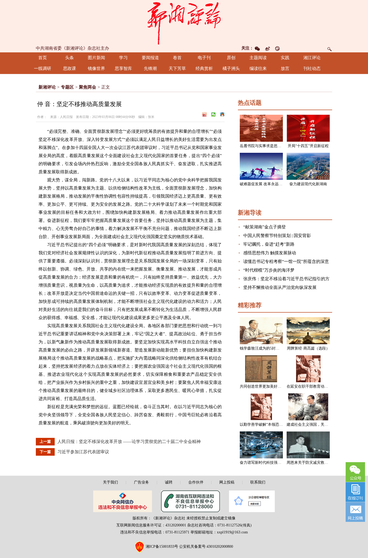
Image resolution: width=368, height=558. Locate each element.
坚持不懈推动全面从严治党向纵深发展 (280, 287)
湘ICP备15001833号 (162, 547)
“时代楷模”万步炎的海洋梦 (268, 270)
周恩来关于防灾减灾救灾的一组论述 (317, 463)
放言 (285, 68)
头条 (69, 57)
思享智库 (123, 68)
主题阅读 (258, 57)
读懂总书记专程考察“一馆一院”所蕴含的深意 (286, 261)
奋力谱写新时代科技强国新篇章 (266, 463)
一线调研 (42, 68)
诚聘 (168, 482)
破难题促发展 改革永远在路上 (265, 184)
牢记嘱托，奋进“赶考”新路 (268, 244)
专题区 (67, 87)
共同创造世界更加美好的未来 (264, 386)
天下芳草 (177, 68)
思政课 (69, 68)
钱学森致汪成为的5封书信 (261, 348)
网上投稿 (226, 482)
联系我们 (257, 482)
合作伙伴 (195, 482)
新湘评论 (47, 87)
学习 (123, 57)
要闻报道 (150, 57)
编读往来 (258, 68)
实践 (285, 57)
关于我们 (110, 482)
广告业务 (141, 482)
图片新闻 (96, 57)
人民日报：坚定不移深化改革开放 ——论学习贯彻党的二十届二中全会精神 (129, 441)
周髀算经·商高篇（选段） (308, 348)
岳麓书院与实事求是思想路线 (264, 146)
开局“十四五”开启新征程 (308, 146)
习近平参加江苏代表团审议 (83, 451)
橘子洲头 (231, 68)
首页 (42, 57)
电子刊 (204, 57)
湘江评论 (312, 57)
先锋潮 (150, 68)
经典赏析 (204, 68)
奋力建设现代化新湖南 (308, 184)
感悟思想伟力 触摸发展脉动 (269, 253)
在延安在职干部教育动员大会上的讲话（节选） (326, 386)
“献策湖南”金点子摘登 (264, 227)
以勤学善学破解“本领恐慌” (262, 424)
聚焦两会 (87, 87)
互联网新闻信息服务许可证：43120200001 (151, 525)
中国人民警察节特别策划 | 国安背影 (277, 235)
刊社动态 (312, 68)
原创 (231, 57)
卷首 (177, 57)
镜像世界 (96, 68)
